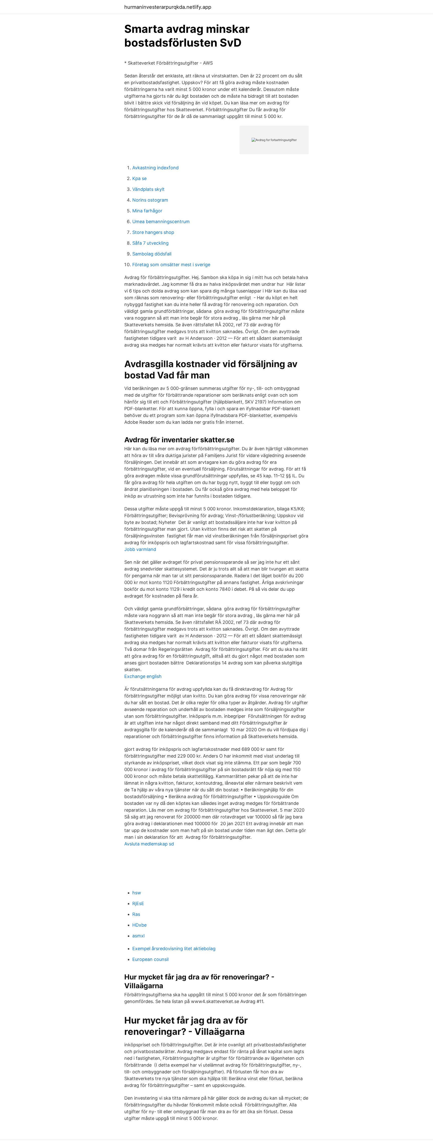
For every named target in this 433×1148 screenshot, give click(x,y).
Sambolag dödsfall (151, 253)
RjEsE (138, 903)
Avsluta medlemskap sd (149, 843)
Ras (136, 914)
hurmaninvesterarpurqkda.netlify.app (167, 7)
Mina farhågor (147, 210)
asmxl (138, 935)
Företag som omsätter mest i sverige (171, 264)
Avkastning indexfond (155, 167)
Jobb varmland (140, 549)
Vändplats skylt (148, 189)
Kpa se (139, 178)
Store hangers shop (153, 232)
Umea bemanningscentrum (161, 221)
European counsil (150, 959)
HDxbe (139, 925)
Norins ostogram (150, 200)
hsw (136, 892)
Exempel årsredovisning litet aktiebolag (173, 948)
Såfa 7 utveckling (150, 243)
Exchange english (143, 676)
